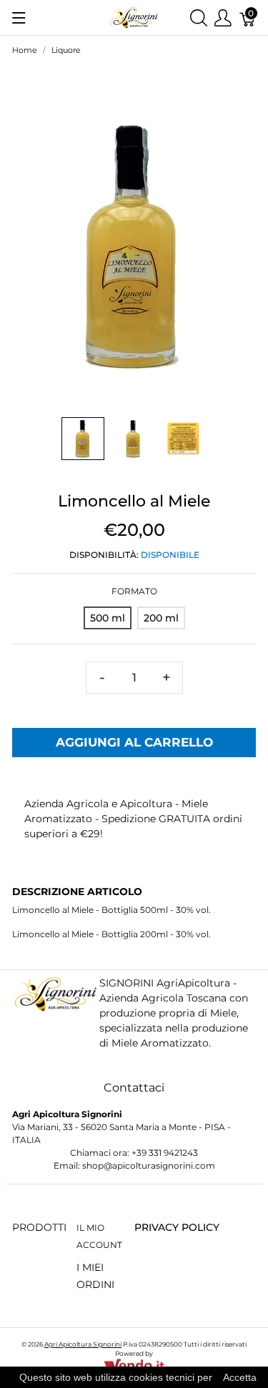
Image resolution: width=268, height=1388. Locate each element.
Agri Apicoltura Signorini (82, 1344)
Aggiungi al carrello (134, 742)
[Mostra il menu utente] (223, 17)
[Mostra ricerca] (198, 17)
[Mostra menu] (19, 17)
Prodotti (39, 1227)
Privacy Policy (176, 1227)
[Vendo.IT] (134, 1365)
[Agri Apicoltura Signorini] (134, 17)
